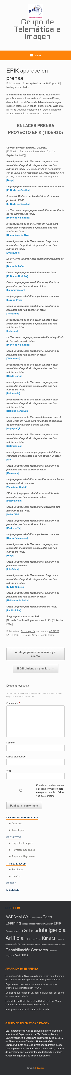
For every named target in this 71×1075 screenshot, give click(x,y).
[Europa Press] (14, 300)
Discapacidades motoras (32, 923)
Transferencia (16, 864)
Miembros (12, 890)
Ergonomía (10, 931)
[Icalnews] (12, 331)
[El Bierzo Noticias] (17, 276)
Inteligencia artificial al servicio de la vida (27, 1009)
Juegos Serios (35, 939)
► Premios (15, 876)
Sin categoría (28, 631)
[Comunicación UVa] (17, 235)
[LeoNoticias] (13, 610)
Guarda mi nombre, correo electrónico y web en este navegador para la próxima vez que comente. (50, 790)
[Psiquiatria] (13, 393)
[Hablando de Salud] (17, 600)
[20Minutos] (12, 252)
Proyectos (13, 838)
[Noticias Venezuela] (17, 410)
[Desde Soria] (13, 376)
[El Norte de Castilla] (17, 190)
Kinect (34, 635)
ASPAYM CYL (18, 916)
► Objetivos (15, 823)
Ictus (27, 635)
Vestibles (21, 955)
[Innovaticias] (13, 500)
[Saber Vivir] (13, 514)
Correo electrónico (16, 756)
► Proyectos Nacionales (22, 849)
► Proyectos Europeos (21, 843)
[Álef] (9, 459)
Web (8, 770)
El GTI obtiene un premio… (36, 668)
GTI (21, 635)
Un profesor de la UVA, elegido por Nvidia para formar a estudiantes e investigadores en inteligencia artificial (34, 977)
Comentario (13, 703)
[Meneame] (12, 473)
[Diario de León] (15, 266)
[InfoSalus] (12, 569)
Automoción (36, 917)
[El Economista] (15, 586)
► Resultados (16, 869)
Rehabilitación (47, 635)
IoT (26, 939)
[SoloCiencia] (13, 446)
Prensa (11, 884)
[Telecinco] (12, 313)
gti (58, 83)
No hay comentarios (17, 87)
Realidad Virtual (33, 944)
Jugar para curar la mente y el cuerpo (35, 654)
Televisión (53, 950)
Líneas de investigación (22, 818)
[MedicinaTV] (13, 528)
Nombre (11, 742)
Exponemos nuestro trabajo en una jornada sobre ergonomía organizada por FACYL (31, 986)
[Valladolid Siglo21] (17, 487)
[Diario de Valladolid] (18, 217)
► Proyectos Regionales (22, 856)
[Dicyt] (9, 180)
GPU (19, 930)
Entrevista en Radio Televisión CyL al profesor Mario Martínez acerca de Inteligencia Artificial (33, 1002)
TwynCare (9, 955)
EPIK (15, 635)
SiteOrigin (39, 1067)
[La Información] (15, 290)
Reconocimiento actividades (53, 944)
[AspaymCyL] (13, 428)
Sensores (39, 949)
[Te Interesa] (13, 358)
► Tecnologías (17, 830)
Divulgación (48, 923)
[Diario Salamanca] (17, 538)
